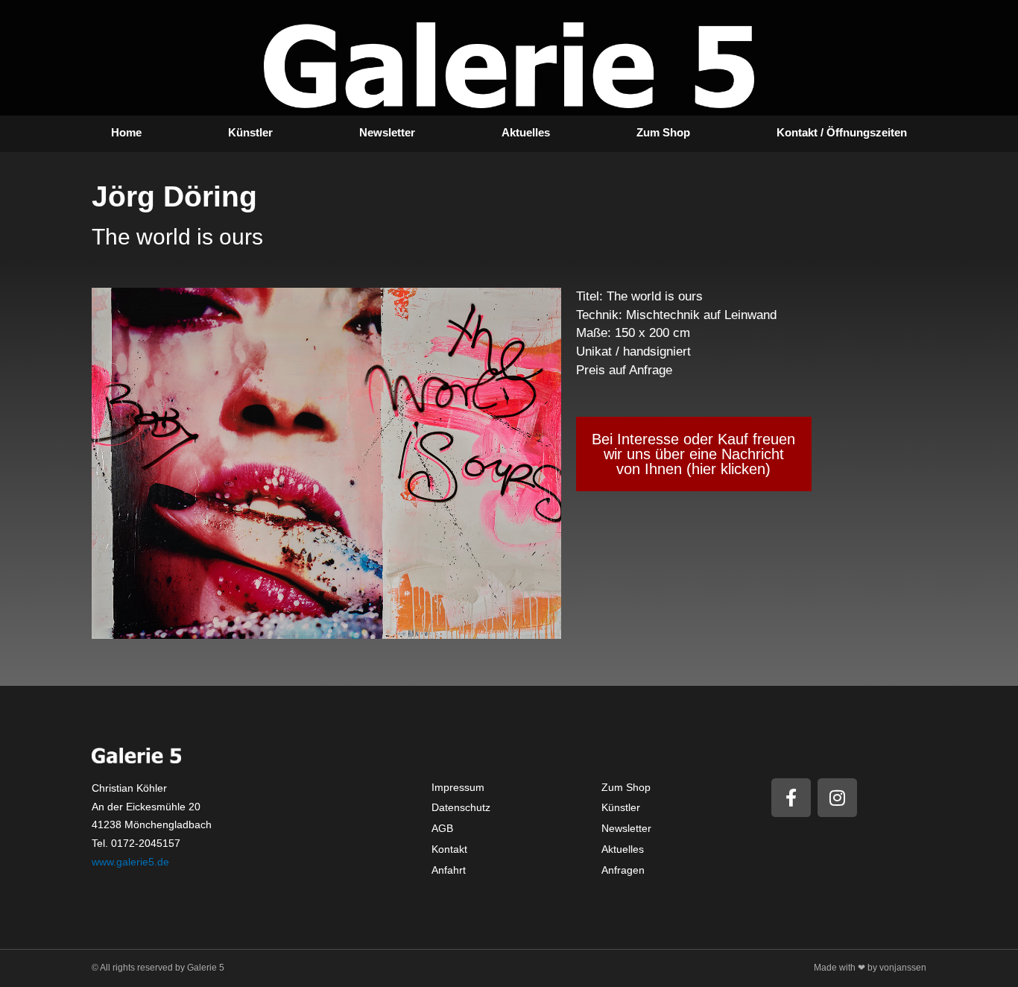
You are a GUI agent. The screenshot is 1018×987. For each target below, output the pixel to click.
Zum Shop (663, 132)
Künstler (250, 132)
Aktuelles (526, 132)
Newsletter (387, 132)
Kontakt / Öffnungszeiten (842, 132)
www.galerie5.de (130, 862)
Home (126, 132)
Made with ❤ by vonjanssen (870, 967)
